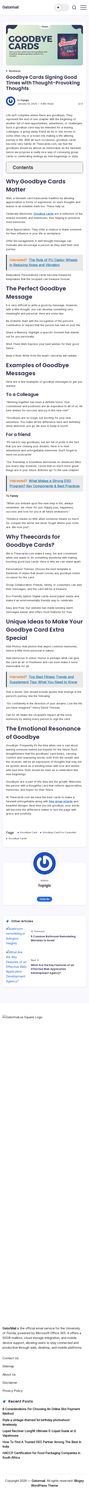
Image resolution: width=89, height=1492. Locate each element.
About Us (9, 1374)
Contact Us (10, 1358)
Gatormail (10, 7)
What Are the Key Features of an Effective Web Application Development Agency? (52, 969)
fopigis (25, 100)
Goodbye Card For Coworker (59, 832)
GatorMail (9, 1328)
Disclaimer (9, 1383)
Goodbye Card (28, 832)
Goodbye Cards (17, 838)
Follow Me (44, 899)
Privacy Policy (12, 1391)
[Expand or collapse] (78, 167)
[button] (61, 7)
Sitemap (8, 1366)
